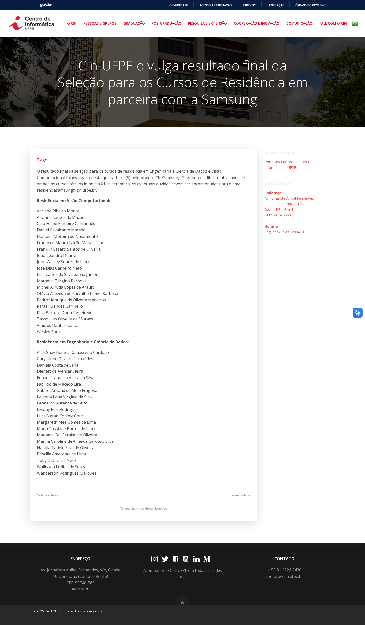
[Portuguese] (356, 24)
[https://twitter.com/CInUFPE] (165, 559)
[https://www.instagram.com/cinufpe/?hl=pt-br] (154, 559)
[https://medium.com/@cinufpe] (206, 559)
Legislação (276, 5)
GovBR (46, 5)
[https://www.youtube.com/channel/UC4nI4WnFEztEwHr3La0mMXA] (185, 559)
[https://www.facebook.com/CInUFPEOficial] (175, 559)
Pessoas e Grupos (100, 23)
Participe (249, 5)
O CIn (72, 23)
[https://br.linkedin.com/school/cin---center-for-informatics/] (196, 559)
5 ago (42, 160)
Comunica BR (178, 5)
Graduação (134, 23)
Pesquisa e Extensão (207, 23)
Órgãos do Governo (310, 5)
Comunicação (299, 23)
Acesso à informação (216, 5)
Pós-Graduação (166, 23)
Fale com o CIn (333, 23)
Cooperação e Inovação (256, 23)
